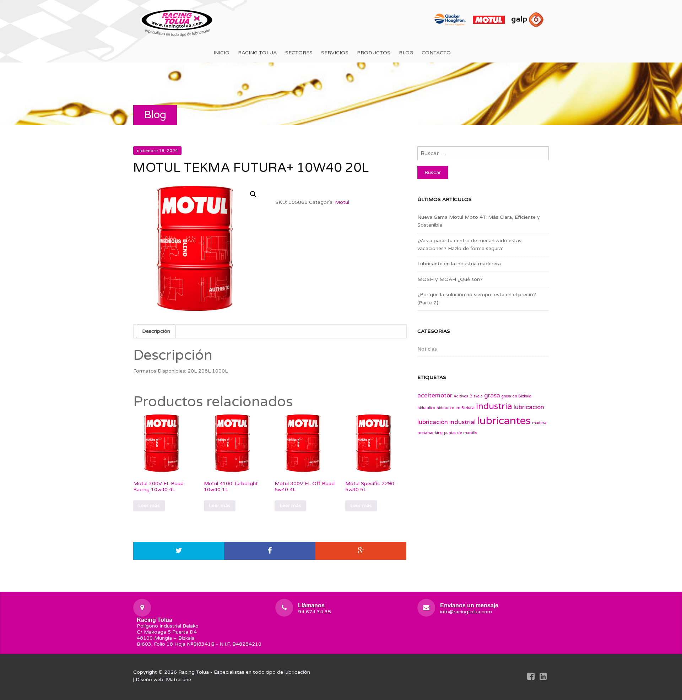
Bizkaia (476, 396)
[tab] (156, 331)
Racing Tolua (257, 53)
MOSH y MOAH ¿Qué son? (450, 279)
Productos (373, 53)
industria (494, 406)
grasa (492, 395)
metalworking (430, 432)
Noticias (427, 349)
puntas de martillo (460, 432)
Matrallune (178, 680)
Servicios (334, 53)
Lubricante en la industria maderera (459, 264)
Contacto (436, 53)
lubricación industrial (446, 422)
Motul (342, 202)
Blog (406, 53)
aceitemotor (434, 395)
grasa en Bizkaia (516, 396)
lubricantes (504, 420)
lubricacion (529, 407)
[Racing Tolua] (177, 21)
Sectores (299, 53)
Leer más (149, 506)
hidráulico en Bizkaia (456, 408)
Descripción (156, 331)
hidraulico (426, 408)
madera (539, 422)
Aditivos (461, 396)
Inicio (221, 53)
